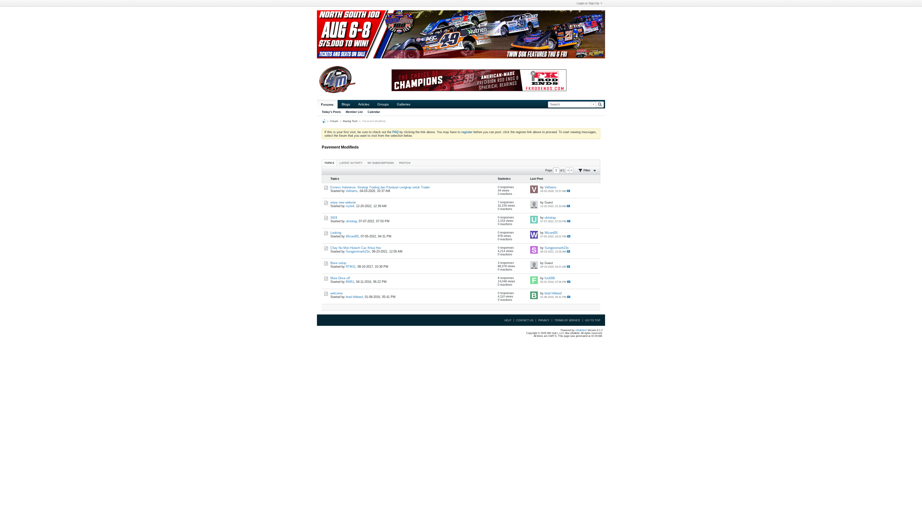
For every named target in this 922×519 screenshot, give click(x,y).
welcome (336, 293)
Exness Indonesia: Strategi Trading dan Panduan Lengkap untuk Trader (380, 187)
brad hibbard (354, 297)
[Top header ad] (461, 34)
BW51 (350, 282)
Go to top (592, 320)
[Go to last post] (568, 191)
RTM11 (351, 266)
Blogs (346, 104)
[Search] (600, 104)
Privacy (543, 320)
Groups (383, 104)
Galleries (403, 104)
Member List (354, 112)
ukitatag (351, 221)
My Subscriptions (381, 162)
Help (507, 320)
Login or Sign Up (588, 3)
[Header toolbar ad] (479, 80)
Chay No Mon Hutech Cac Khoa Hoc (355, 248)
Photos (404, 162)
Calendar (374, 112)
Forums (327, 104)
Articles (363, 104)
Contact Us (524, 320)
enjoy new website (343, 202)
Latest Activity (351, 162)
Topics (329, 162)
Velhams (352, 191)
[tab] (329, 163)
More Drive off (340, 278)
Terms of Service (567, 320)
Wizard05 (352, 236)
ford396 (550, 278)
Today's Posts (331, 112)
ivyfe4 (350, 206)
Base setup (338, 263)
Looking (335, 233)
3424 (333, 217)
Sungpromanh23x (358, 251)
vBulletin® (581, 330)
